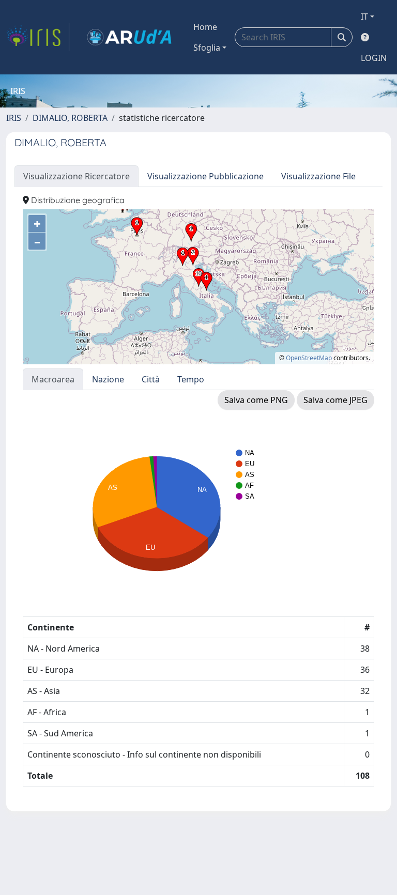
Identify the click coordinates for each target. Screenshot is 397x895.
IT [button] (364, 16)
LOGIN (374, 58)
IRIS (13, 118)
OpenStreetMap (309, 357)
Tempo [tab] (190, 379)
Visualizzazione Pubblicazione (205, 176)
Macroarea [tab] (53, 379)
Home (205, 27)
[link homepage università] (129, 37)
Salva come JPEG (335, 400)
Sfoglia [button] (206, 47)
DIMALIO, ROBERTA (70, 118)
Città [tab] (151, 379)
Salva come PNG (256, 400)
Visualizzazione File (318, 176)
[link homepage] (37, 37)
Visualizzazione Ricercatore (76, 176)
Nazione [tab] (108, 379)
